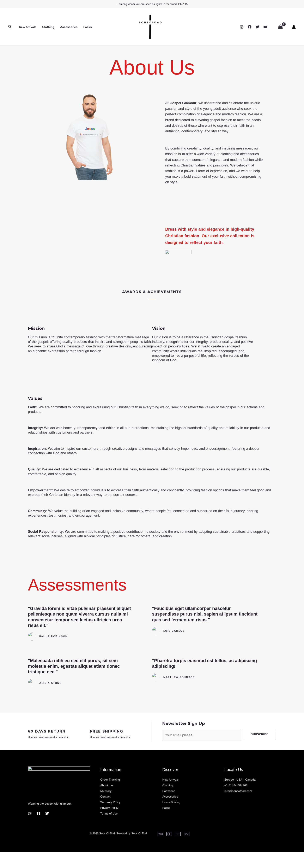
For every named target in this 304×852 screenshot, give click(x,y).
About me (106, 785)
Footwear (168, 791)
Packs (87, 27)
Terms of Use (109, 813)
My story (105, 791)
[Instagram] (242, 27)
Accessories (69, 27)
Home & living (171, 802)
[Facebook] (249, 27)
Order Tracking (110, 779)
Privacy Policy (109, 807)
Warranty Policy (110, 802)
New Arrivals (27, 27)
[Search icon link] (10, 27)
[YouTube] (265, 27)
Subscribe (259, 734)
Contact (105, 796)
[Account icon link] (294, 27)
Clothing (48, 27)
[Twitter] (257, 27)
